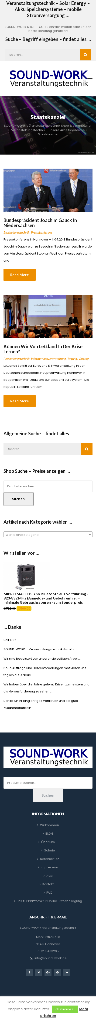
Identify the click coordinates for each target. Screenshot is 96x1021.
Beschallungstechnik (16, 232)
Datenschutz (49, 859)
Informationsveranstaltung (48, 359)
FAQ (49, 892)
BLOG (49, 833)
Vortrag (84, 359)
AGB (49, 875)
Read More (19, 275)
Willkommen (49, 825)
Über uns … (49, 842)
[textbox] (48, 535)
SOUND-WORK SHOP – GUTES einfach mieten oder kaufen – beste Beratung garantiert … (48, 29)
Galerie (49, 850)
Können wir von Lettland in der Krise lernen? (42, 349)
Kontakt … (49, 884)
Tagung (72, 359)
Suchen (18, 499)
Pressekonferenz (41, 232)
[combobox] (48, 534)
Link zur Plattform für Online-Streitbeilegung (49, 901)
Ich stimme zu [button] (65, 1009)
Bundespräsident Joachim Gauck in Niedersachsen (40, 222)
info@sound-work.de (50, 958)
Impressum (49, 867)
